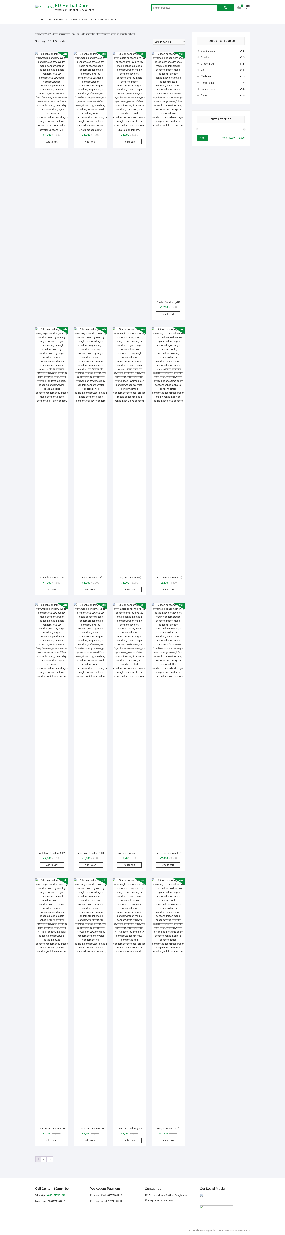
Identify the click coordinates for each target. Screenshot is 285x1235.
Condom (205, 57)
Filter (202, 137)
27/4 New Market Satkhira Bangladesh (167, 1195)
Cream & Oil (207, 63)
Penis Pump (207, 82)
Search (225, 7)
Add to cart (52, 141)
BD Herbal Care (72, 5)
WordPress (244, 1230)
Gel (203, 69)
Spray (204, 95)
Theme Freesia (224, 1230)
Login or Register (104, 19)
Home (41, 19)
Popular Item (208, 89)
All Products (58, 19)
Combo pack (208, 51)
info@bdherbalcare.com (160, 1200)
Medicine (206, 76)
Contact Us (79, 19)
